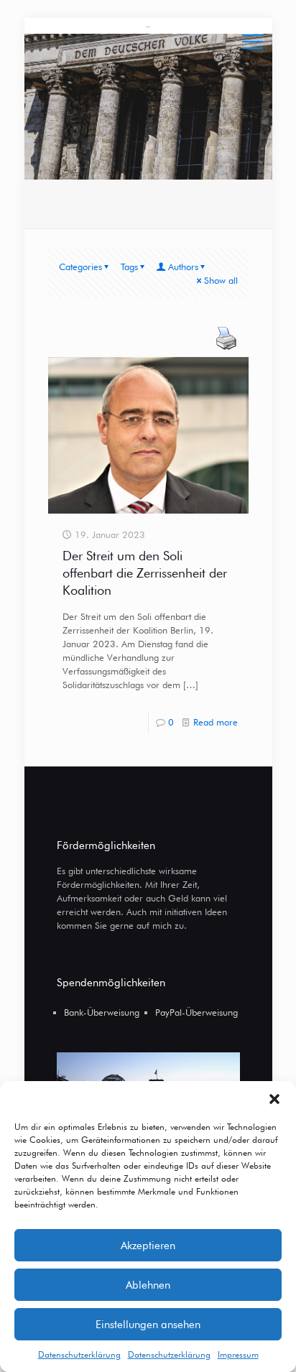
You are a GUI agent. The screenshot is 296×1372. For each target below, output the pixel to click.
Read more (215, 722)
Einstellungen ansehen (148, 1324)
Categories (80, 266)
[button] (274, 1099)
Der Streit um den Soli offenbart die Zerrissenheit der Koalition (145, 573)
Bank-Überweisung (101, 1012)
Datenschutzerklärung (79, 1354)
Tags (129, 266)
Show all (221, 280)
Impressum (238, 1354)
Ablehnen (148, 1285)
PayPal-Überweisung (196, 1012)
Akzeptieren (148, 1245)
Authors (183, 266)
